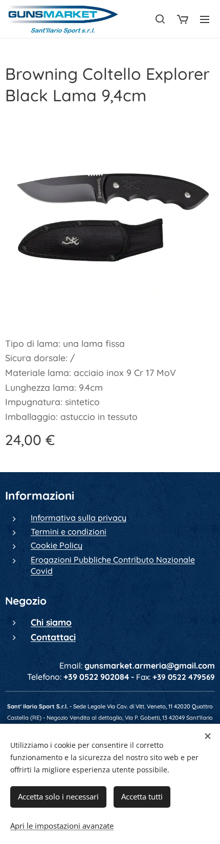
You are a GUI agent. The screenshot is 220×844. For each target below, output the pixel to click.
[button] (160, 19)
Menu (204, 19)
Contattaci (53, 636)
